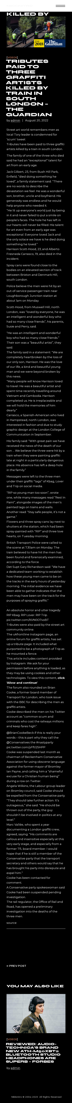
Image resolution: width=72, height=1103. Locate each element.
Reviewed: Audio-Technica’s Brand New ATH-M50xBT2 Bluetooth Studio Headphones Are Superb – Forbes (33, 1052)
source (12, 922)
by (13, 120)
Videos (12, 57)
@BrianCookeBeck (20, 732)
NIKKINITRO (20, 5)
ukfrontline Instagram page (33, 634)
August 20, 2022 (36, 120)
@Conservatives (18, 742)
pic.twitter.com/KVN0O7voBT (28, 620)
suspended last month (39, 752)
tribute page (23, 644)
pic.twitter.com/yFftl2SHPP (26, 747)
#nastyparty (44, 742)
